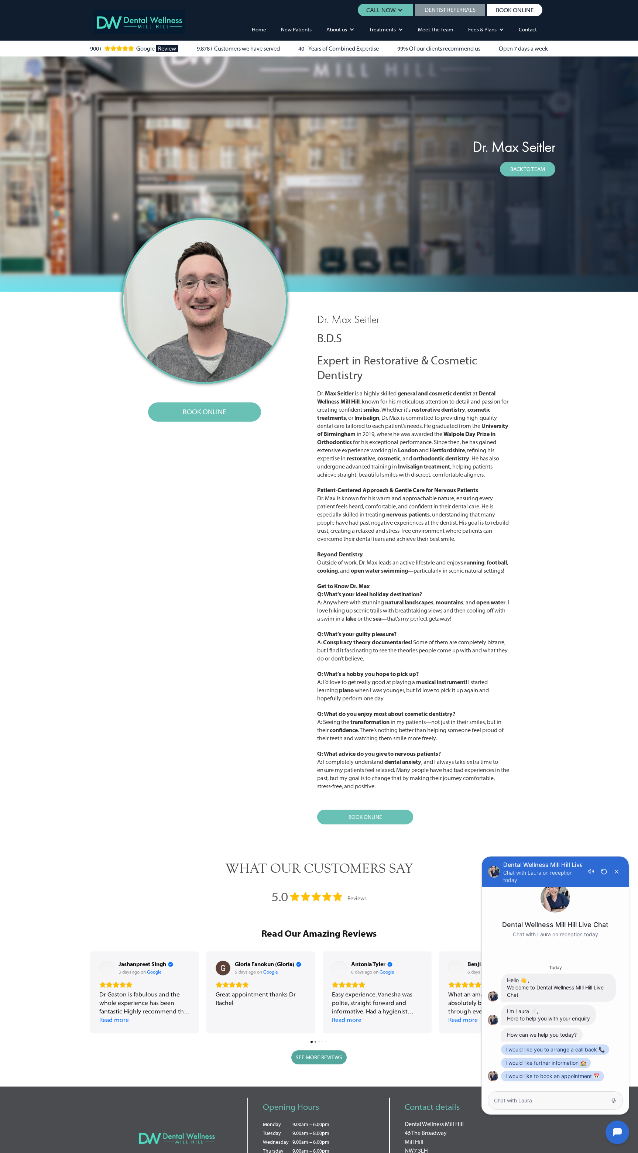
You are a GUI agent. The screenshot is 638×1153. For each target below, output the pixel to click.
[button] (386, 10)
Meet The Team (435, 29)
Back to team (527, 169)
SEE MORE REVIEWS (319, 1057)
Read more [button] (114, 1019)
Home (259, 29)
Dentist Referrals (450, 9)
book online (515, 10)
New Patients (296, 29)
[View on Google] (106, 968)
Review (167, 48)
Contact (528, 29)
